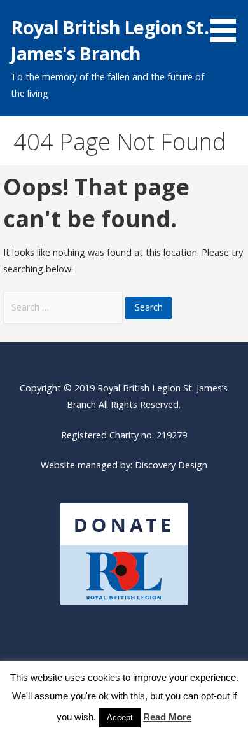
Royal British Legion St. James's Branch (109, 40)
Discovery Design (171, 465)
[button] (227, 23)
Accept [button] (120, 717)
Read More (167, 716)
